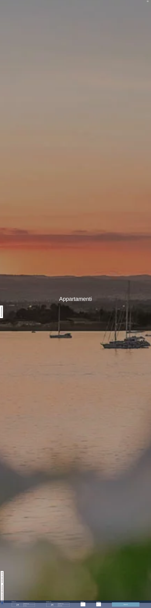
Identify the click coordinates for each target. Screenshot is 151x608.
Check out (48, 601)
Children (98, 601)
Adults (82, 601)
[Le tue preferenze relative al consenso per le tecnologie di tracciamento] (1, 311)
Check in (14, 601)
